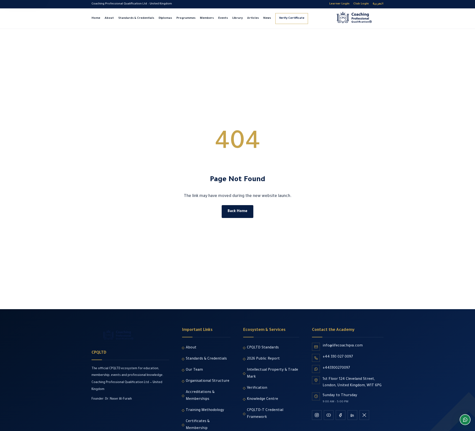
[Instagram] (317, 415)
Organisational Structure (207, 381)
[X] (364, 415)
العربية (378, 4)
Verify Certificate (291, 18)
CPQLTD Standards (263, 348)
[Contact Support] (465, 419)
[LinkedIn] (352, 415)
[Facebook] (340, 415)
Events (223, 18)
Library (237, 18)
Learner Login (339, 4)
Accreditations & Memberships (200, 395)
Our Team (194, 370)
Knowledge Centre (262, 399)
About (109, 18)
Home (96, 18)
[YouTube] (328, 415)
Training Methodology (205, 410)
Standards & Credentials (136, 18)
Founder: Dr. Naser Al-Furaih (112, 399)
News (267, 18)
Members (207, 18)
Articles (253, 18)
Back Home (237, 212)
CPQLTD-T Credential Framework (265, 414)
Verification (257, 388)
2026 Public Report (263, 359)
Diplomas (165, 18)
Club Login (361, 4)
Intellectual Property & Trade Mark (272, 373)
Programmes (185, 18)
